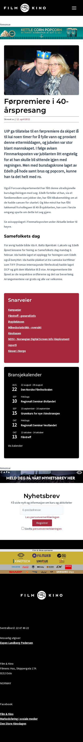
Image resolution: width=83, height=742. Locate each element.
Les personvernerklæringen (42, 517)
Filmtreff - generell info (22, 316)
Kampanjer (14, 310)
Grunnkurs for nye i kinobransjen (40, 413)
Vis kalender (15, 445)
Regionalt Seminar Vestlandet (39, 425)
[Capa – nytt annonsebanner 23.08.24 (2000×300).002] (41, 476)
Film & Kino (6, 714)
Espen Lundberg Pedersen (16, 643)
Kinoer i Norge (17, 351)
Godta (43, 528)
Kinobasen (14, 333)
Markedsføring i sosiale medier (19, 719)
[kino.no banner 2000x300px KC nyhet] (41, 33)
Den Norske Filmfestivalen (36, 389)
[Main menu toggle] (74, 8)
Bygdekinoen (16, 321)
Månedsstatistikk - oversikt (24, 327)
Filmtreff (26, 437)
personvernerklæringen (47, 528)
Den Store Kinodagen (13, 723)
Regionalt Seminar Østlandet (38, 401)
